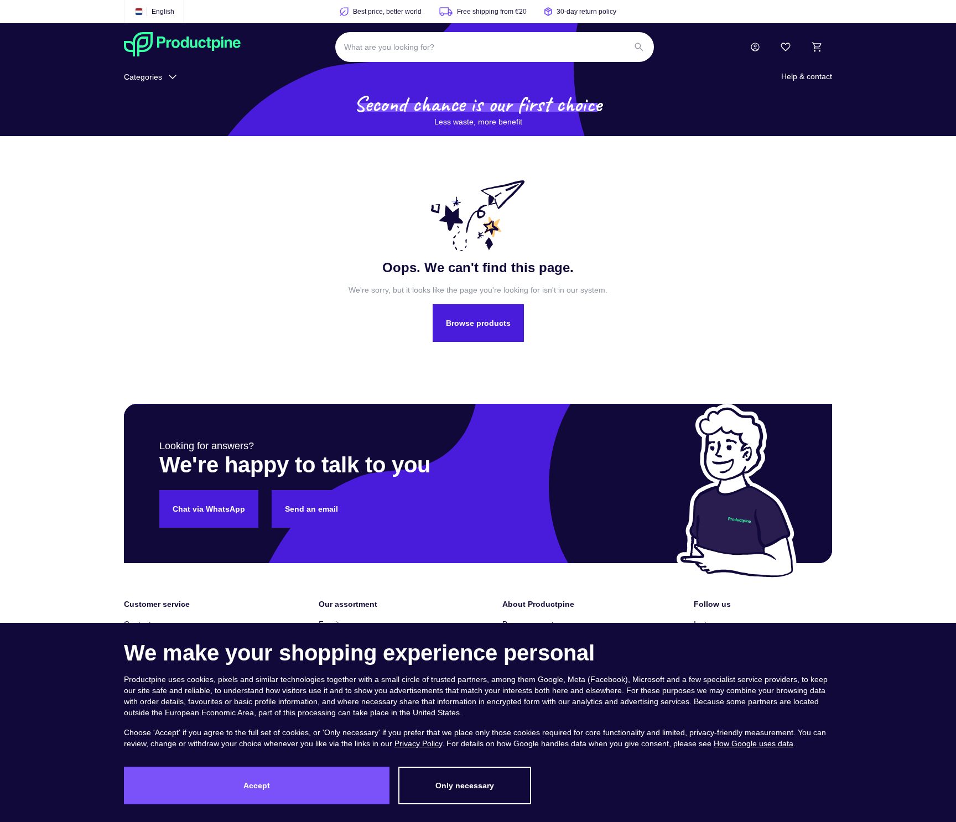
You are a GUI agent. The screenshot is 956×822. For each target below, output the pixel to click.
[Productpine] (182, 47)
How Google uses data (753, 743)
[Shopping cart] (816, 47)
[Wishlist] (785, 47)
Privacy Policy (418, 743)
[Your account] (755, 47)
